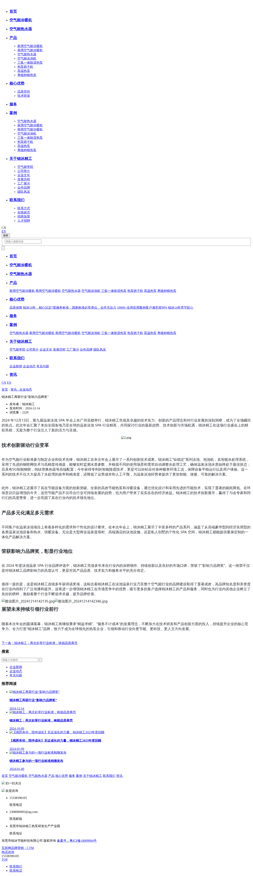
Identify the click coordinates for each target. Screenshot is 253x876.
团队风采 (23, 191)
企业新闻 (15, 366)
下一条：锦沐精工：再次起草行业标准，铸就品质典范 (39, 643)
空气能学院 (25, 166)
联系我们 (109, 775)
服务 (72, 775)
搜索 (5, 235)
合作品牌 (23, 187)
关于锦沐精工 (92, 775)
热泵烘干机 (25, 66)
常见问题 (42, 366)
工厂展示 (23, 183)
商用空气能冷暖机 (30, 50)
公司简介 (23, 171)
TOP (5, 859)
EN (4, 231)
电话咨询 (8, 852)
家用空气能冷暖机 (30, 46)
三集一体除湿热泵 (30, 62)
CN (4, 382)
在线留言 (23, 212)
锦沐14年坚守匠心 (180, 307)
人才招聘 (23, 220)
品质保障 (15, 307)
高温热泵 (23, 71)
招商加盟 (23, 216)
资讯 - (14, 389)
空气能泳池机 (26, 58)
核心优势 (61, 775)
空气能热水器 (26, 54)
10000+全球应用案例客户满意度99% (142, 307)
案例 (79, 775)
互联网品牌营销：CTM (18, 848)
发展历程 (23, 179)
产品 (51, 775)
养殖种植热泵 (26, 75)
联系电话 (15, 870)
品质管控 (23, 91)
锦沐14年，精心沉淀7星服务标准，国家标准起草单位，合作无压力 (69, 307)
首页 (5, 389)
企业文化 (23, 175)
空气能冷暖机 (18, 775)
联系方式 (23, 208)
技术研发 (23, 95)
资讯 (119, 775)
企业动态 (29, 366)
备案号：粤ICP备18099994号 (77, 840)
